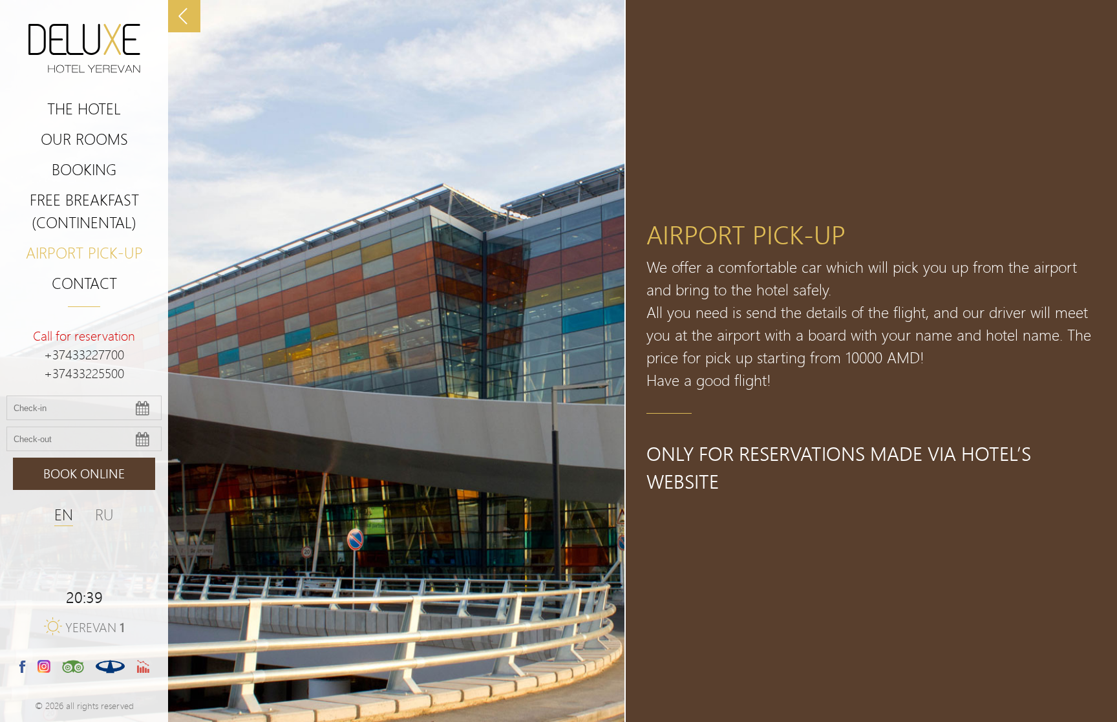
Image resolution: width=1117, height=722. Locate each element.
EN (63, 514)
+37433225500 (84, 373)
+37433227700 (84, 354)
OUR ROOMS (84, 138)
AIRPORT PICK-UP (84, 252)
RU (104, 514)
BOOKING (84, 169)
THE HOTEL (84, 108)
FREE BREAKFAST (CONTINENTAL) (84, 210)
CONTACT (84, 282)
